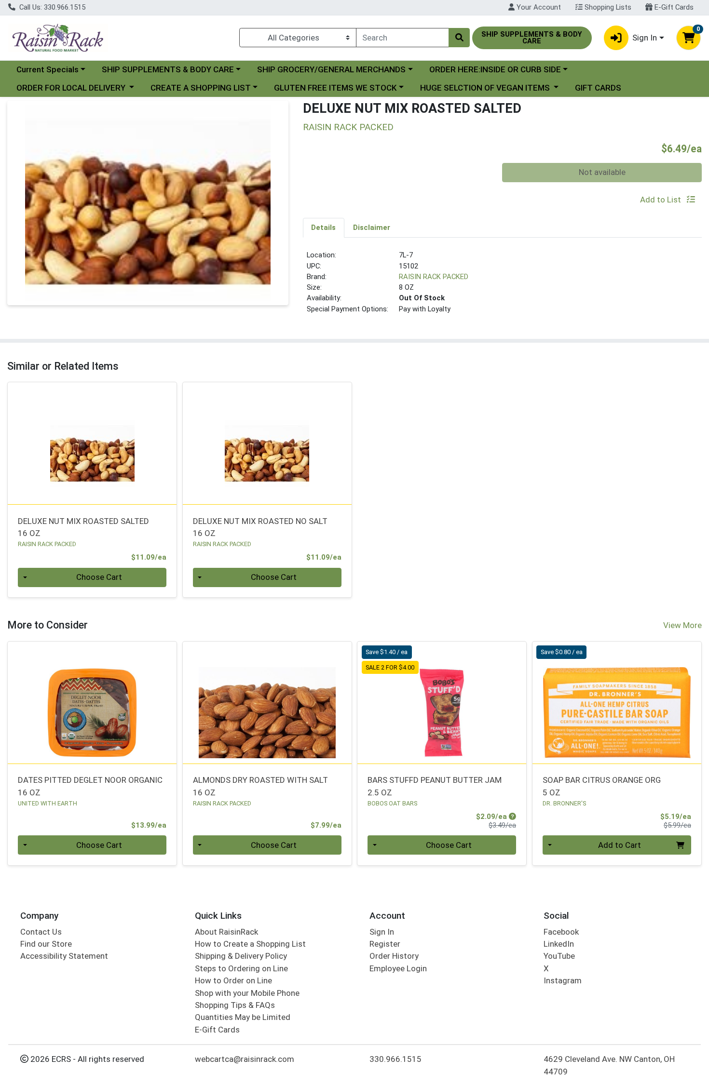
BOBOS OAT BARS (392, 803)
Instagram (563, 980)
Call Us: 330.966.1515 (51, 7)
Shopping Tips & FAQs (235, 1005)
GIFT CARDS (598, 88)
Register (384, 944)
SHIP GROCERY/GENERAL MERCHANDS (331, 69)
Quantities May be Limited (242, 1017)
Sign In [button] (644, 37)
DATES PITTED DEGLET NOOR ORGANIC (90, 786)
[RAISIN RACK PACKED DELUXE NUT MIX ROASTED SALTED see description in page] (92, 443)
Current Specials (47, 69)
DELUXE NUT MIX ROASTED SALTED (83, 527)
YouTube (559, 956)
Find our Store (46, 944)
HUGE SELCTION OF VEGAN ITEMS (486, 88)
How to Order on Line (233, 980)
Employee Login (398, 968)
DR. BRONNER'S (564, 803)
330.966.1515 (395, 1059)
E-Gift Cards (673, 7)
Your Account (538, 7)
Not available (602, 172)
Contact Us (41, 932)
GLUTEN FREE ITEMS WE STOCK (335, 88)
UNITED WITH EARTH (47, 803)
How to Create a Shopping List (250, 944)
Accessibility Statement (64, 956)
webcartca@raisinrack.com (244, 1059)
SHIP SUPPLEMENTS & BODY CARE (168, 69)
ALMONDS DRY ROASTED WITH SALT (260, 786)
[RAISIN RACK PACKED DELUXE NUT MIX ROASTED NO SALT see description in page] (267, 443)
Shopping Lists (607, 7)
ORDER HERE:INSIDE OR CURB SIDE (495, 69)
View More (682, 625)
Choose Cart (99, 577)
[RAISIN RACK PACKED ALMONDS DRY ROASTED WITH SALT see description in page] (267, 702)
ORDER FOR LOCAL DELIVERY (71, 88)
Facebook (561, 932)
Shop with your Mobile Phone (247, 993)
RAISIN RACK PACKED (433, 276)
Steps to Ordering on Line (241, 968)
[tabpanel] (502, 285)
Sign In (381, 932)
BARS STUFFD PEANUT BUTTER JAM (435, 786)
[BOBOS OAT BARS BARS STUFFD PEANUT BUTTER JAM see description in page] (442, 702)
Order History (394, 956)
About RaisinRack (226, 932)
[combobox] (402, 37)
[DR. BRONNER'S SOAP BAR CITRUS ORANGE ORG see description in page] (617, 702)
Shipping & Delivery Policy (241, 956)
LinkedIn (559, 944)
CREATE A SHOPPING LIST (200, 88)
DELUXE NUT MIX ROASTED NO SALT (260, 527)
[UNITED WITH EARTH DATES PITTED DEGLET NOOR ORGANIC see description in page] (92, 702)
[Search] (459, 37)
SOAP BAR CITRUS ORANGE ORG (602, 786)
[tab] (324, 227)
